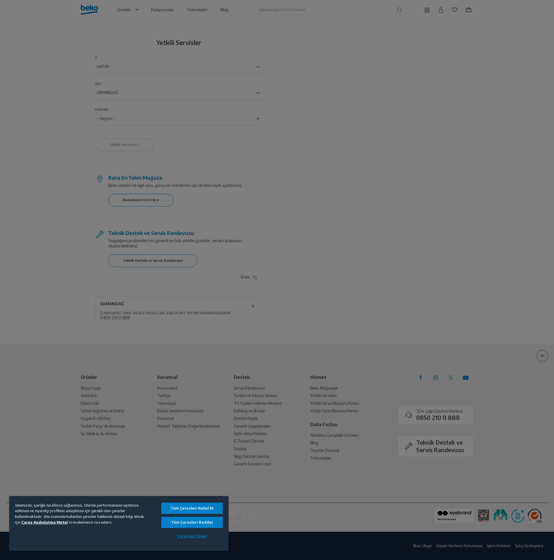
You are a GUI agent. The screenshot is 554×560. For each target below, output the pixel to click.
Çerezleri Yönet (192, 536)
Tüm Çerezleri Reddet (192, 522)
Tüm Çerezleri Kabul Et (192, 508)
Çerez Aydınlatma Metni (44, 522)
